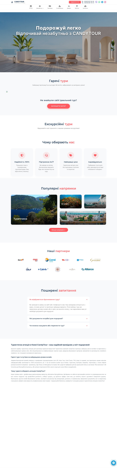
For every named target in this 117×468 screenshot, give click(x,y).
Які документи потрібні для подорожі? (46, 319)
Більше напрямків (58, 230)
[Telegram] (102, 2)
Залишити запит (58, 106)
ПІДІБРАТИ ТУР (75, 2)
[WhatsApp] (99, 2)
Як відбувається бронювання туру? (44, 299)
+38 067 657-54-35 (89, 1)
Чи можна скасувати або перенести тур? (46, 326)
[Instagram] (105, 2)
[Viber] (96, 2)
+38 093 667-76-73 (89, 2)
